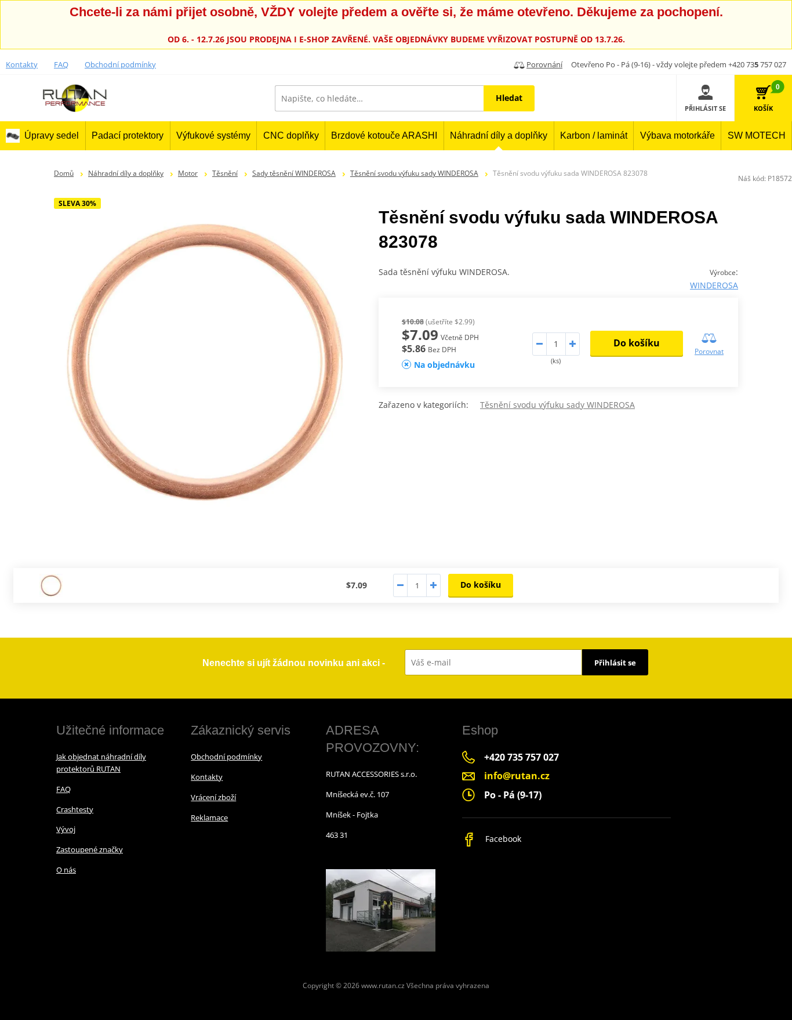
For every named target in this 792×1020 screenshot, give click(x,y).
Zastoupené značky (89, 849)
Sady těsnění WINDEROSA (294, 173)
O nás (66, 870)
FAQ (61, 64)
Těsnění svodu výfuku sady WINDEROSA (414, 173)
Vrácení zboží (213, 797)
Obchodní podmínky (120, 64)
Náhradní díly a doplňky (126, 173)
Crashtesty (74, 809)
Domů (64, 173)
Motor (188, 173)
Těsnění (225, 173)
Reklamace (209, 817)
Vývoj (65, 829)
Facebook (502, 838)
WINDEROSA (714, 285)
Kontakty (22, 64)
